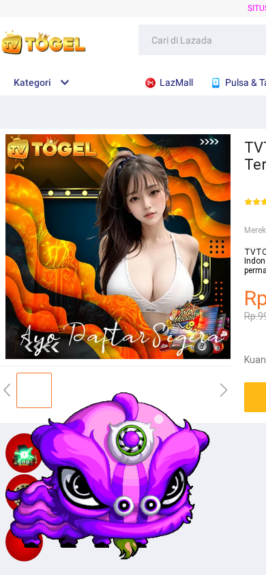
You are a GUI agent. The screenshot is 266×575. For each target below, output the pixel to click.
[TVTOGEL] (24, 541)
